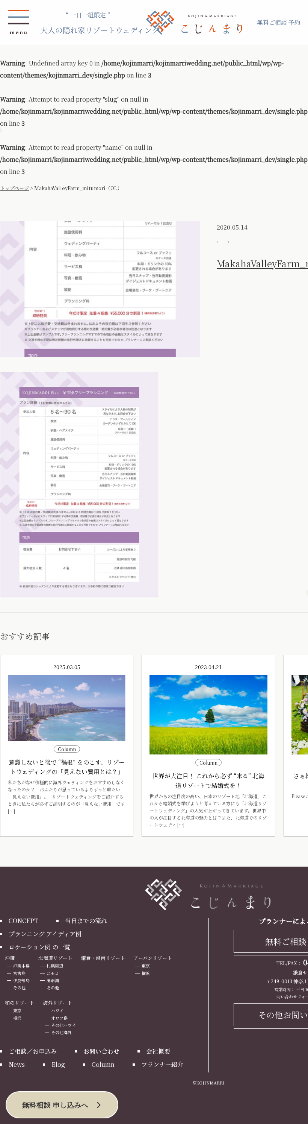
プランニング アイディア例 (45, 933)
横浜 (146, 973)
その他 (19, 987)
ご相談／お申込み (33, 1051)
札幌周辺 (55, 966)
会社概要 (158, 1051)
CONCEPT (23, 920)
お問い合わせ (101, 1051)
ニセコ (53, 973)
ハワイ (57, 1010)
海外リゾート (57, 1002)
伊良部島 (21, 980)
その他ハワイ (63, 1025)
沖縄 (10, 957)
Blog (58, 1064)
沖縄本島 (21, 966)
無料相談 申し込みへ (55, 1105)
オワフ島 (59, 1018)
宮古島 (19, 973)
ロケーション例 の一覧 (39, 947)
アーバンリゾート (152, 957)
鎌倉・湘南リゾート (103, 957)
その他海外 (61, 1032)
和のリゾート (19, 1002)
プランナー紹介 (162, 1064)
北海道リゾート (55, 957)
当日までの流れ (86, 920)
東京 (146, 966)
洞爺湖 (53, 980)
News (17, 1064)
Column (103, 1064)
